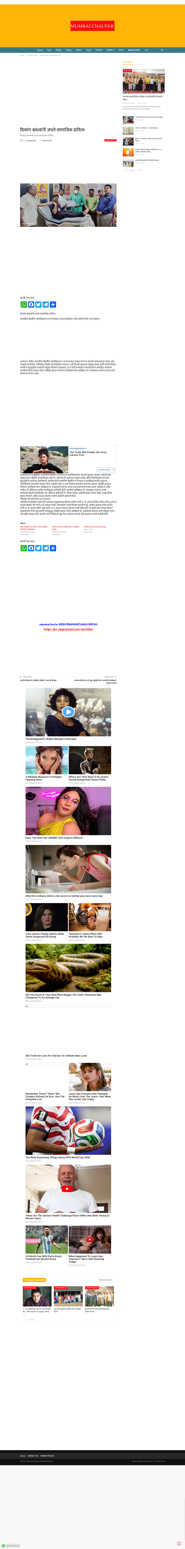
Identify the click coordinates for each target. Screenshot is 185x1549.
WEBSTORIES (134, 50)
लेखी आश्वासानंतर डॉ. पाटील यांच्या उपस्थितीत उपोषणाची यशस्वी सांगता (33, 528)
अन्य (146, 50)
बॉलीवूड (58, 50)
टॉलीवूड (68, 50)
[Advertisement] (143, 25)
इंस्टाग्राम (69, 630)
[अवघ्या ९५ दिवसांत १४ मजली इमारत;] (128, 131)
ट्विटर (55, 630)
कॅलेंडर (121, 50)
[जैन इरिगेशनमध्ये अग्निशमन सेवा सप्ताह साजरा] (128, 120)
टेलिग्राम (89, 630)
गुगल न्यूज (79, 630)
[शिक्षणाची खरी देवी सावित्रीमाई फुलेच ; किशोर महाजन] (99, 1296)
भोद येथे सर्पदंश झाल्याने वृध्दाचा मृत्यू (95, 526)
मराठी (49, 50)
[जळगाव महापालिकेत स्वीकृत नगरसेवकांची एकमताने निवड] (144, 81)
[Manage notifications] (179, 1543)
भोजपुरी (88, 50)
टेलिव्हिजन (110, 50)
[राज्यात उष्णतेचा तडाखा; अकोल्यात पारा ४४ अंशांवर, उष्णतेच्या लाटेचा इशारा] (128, 152)
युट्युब (61, 630)
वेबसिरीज (99, 50)
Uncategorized (110, 140)
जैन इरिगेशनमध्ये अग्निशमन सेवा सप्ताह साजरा (149, 117)
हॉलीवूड (78, 50)
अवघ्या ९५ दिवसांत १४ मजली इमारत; (146, 128)
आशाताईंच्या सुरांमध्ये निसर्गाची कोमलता (147, 160)
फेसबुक (47, 630)
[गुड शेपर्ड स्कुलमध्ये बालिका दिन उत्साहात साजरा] (68, 1296)
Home (40, 50)
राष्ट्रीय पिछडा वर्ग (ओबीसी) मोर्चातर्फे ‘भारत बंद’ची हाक (38, 680)
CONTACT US (33, 1456)
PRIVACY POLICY (47, 1456)
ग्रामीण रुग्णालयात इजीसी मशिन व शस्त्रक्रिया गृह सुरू (65, 528)
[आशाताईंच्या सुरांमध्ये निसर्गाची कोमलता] (128, 163)
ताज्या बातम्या (127, 70)
